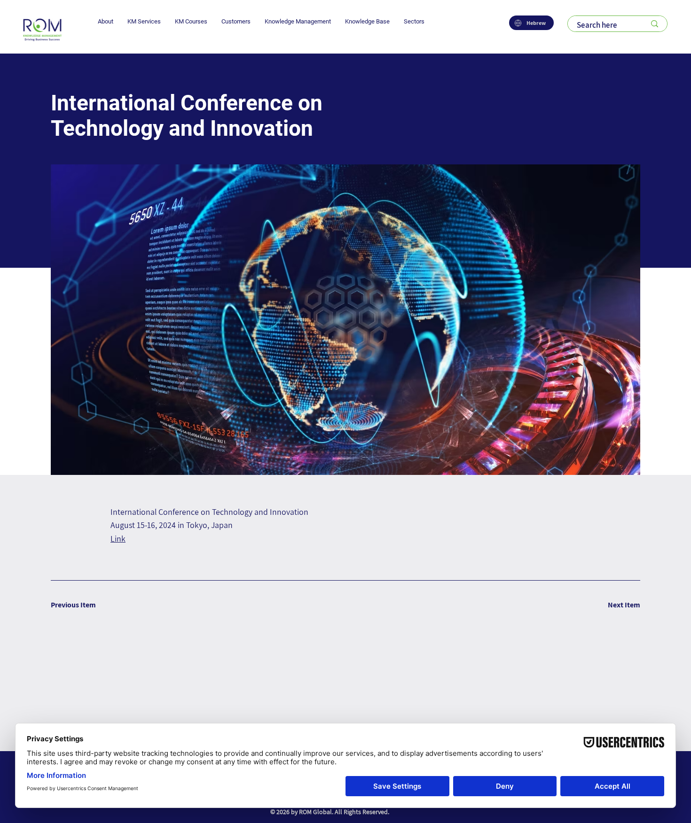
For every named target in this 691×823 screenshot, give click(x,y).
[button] (105, 21)
